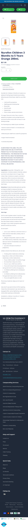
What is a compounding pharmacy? (12, 389)
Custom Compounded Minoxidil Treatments (14, 413)
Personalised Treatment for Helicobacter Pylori (13, 421)
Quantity (3, 67)
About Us (5, 464)
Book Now (21, 10)
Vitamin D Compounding (9, 393)
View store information (8, 89)
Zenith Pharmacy (13, 502)
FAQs (4, 441)
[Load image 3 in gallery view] (22, 42)
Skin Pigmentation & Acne (9, 396)
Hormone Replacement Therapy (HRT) (12, 406)
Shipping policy (14, 509)
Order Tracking (7, 451)
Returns (5, 448)
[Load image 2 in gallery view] (14, 42)
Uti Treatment (6, 485)
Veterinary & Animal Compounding (11, 410)
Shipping (8, 64)
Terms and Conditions (8, 475)
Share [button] (4, 305)
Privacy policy (20, 504)
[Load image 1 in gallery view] (5, 42)
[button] (3, 5)
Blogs (4, 468)
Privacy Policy (6, 478)
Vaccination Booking (8, 481)
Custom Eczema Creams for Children (12, 416)
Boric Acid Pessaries (8, 428)
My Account (6, 445)
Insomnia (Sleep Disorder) (9, 403)
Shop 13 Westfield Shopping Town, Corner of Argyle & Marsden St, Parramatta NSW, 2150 (12, 357)
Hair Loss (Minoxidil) (8, 400)
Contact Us (6, 438)
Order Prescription (9, 10)
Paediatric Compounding (9, 425)
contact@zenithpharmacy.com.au (12, 377)
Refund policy (13, 504)
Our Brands (6, 471)
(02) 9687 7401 (7, 374)
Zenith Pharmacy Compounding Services (13, 386)
